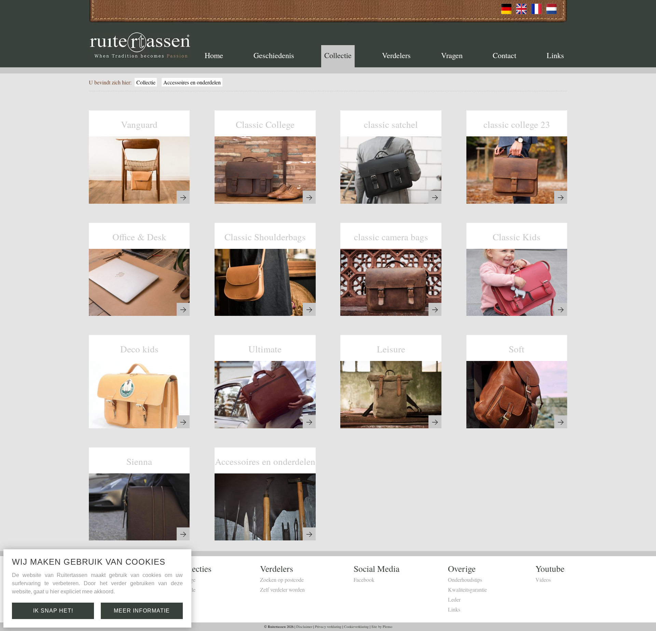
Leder (454, 599)
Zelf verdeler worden (282, 589)
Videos (543, 579)
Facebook (364, 579)
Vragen (452, 55)
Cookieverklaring (356, 626)
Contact (504, 55)
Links (555, 55)
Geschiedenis (274, 55)
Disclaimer (304, 626)
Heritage (186, 579)
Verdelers (396, 55)
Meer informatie (142, 611)
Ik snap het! (53, 611)
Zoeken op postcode (282, 579)
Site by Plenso (381, 626)
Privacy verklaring (328, 626)
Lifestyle (186, 589)
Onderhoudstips (465, 579)
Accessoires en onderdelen (192, 82)
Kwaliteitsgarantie (467, 589)
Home (214, 55)
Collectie (338, 55)
